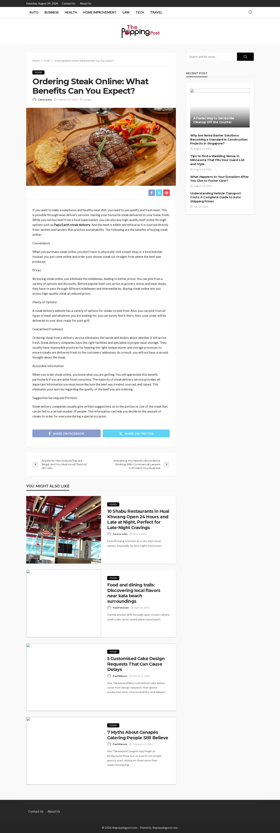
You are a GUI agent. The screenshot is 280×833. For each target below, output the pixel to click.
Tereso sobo (120, 533)
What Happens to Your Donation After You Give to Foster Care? (219, 179)
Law (126, 12)
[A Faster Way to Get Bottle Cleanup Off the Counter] (220, 108)
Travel (156, 12)
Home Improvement (99, 12)
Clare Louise (45, 99)
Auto (33, 12)
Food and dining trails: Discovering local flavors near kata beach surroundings (133, 593)
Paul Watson (120, 675)
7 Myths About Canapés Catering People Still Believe (137, 735)
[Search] (250, 12)
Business (51, 12)
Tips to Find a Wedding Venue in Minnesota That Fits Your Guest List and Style (217, 160)
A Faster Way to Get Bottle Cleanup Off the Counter (213, 120)
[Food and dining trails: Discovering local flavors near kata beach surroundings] (63, 603)
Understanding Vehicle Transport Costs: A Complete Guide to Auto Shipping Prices (215, 197)
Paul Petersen (121, 607)
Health (71, 12)
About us (85, 3)
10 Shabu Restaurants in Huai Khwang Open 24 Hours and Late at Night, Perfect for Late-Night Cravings (138, 519)
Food (38, 72)
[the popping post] (140, 31)
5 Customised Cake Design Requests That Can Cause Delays (136, 664)
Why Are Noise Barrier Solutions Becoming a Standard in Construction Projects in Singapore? (219, 139)
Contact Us (68, 3)
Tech (140, 12)
